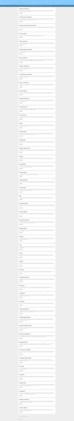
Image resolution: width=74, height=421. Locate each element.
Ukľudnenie (21, 156)
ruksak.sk (22, 2)
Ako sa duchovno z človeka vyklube (24, 349)
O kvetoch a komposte (23, 131)
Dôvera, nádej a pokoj (22, 187)
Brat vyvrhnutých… (22, 391)
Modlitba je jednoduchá (23, 228)
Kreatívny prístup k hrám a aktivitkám (25, 17)
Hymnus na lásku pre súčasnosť (24, 220)
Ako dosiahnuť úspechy (23, 172)
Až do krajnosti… (22, 374)
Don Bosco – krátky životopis (24, 82)
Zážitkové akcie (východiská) (24, 309)
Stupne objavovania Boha (23, 342)
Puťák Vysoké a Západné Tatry (24, 8)
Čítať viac (21, 21)
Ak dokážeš (21, 261)
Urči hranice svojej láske (23, 211)
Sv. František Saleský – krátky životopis (25, 74)
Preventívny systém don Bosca (24, 399)
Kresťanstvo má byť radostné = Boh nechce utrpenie (27, 25)
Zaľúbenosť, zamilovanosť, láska (24, 148)
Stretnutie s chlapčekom (23, 407)
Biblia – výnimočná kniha (23, 57)
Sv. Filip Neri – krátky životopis (24, 66)
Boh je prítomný (21, 301)
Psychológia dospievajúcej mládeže (25, 317)
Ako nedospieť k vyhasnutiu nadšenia (25, 358)
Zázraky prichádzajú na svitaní (24, 277)
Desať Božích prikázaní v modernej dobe (25, 49)
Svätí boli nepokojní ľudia (23, 180)
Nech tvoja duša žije (22, 164)
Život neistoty (21, 366)
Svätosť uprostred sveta (23, 106)
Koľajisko (20, 123)
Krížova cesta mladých (23, 33)
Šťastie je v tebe (22, 285)
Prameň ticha (21, 236)
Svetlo (20, 244)
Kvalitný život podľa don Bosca (24, 98)
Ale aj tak (20, 253)
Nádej (20, 195)
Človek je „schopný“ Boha (23, 41)
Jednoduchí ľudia (22, 293)
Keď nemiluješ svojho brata (23, 203)
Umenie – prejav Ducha (22, 115)
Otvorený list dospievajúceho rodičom (25, 325)
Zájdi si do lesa (21, 269)
